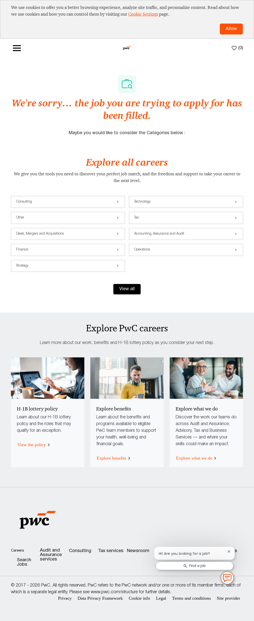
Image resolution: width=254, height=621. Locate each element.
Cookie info (139, 598)
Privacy (65, 598)
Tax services (111, 551)
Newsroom (138, 551)
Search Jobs (24, 562)
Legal (161, 598)
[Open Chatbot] (227, 577)
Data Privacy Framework (100, 598)
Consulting (80, 551)
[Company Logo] (127, 48)
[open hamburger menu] (17, 48)
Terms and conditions (191, 598)
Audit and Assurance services (51, 554)
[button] (127, 289)
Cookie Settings (143, 14)
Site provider (228, 598)
